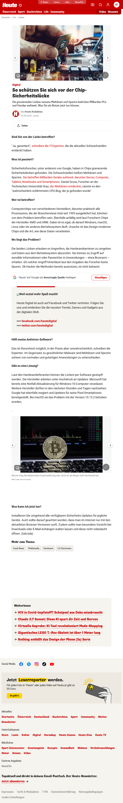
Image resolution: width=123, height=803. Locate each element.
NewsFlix (79, 2)
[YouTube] (52, 664)
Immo (56, 2)
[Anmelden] (108, 5)
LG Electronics (64, 548)
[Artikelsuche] (100, 5)
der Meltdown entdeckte (65, 186)
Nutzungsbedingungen (91, 792)
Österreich (9, 11)
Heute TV (100, 735)
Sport (21, 11)
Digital (21, 17)
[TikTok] (44, 664)
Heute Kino (85, 735)
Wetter (102, 717)
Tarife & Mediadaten (28, 792)
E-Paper (44, 2)
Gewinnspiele (36, 748)
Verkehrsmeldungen (102, 748)
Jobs (67, 2)
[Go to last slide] (15, 58)
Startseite (6, 17)
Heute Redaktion (34, 111)
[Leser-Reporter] (92, 5)
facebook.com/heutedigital (39, 321)
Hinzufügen (101, 277)
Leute (15, 735)
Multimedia (33, 548)
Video (102, 11)
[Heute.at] (9, 5)
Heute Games (67, 735)
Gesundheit (67, 748)
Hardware (48, 548)
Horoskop (50, 735)
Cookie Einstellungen (13, 797)
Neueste (113, 11)
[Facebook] (21, 664)
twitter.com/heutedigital (37, 325)
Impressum (8, 792)
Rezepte (52, 748)
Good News (18, 548)
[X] (29, 664)
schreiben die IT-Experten (48, 146)
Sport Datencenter (13, 748)
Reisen (16, 753)
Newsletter (9, 722)
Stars (5, 735)
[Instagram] (36, 664)
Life (46, 11)
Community (57, 11)
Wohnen (82, 748)
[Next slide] (108, 58)
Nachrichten (60, 717)
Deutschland (41, 717)
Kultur (25, 735)
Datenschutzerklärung (63, 792)
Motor (5, 753)
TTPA (45, 792)
